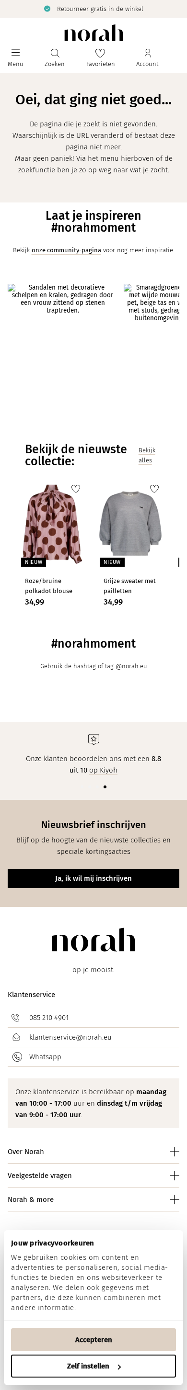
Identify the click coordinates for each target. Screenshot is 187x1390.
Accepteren (93, 1339)
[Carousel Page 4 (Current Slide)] (105, 786)
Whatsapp (45, 1057)
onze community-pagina (66, 250)
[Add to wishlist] (75, 488)
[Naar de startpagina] (93, 32)
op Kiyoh (103, 770)
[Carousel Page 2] (89, 786)
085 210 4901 (49, 1017)
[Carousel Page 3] (97, 786)
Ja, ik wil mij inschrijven (93, 878)
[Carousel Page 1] (82, 786)
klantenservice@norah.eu (70, 1037)
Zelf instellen (88, 1366)
